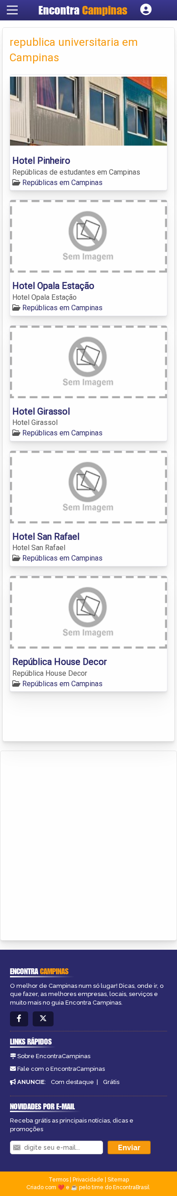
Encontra (83, 10)
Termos (59, 1179)
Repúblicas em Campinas (62, 182)
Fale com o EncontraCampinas (61, 1068)
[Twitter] (43, 1018)
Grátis (111, 1082)
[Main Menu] (12, 10)
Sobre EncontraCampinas (53, 1056)
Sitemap (118, 1179)
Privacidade (88, 1179)
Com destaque (72, 1082)
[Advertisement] (88, 844)
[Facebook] (19, 1018)
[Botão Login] (146, 10)
